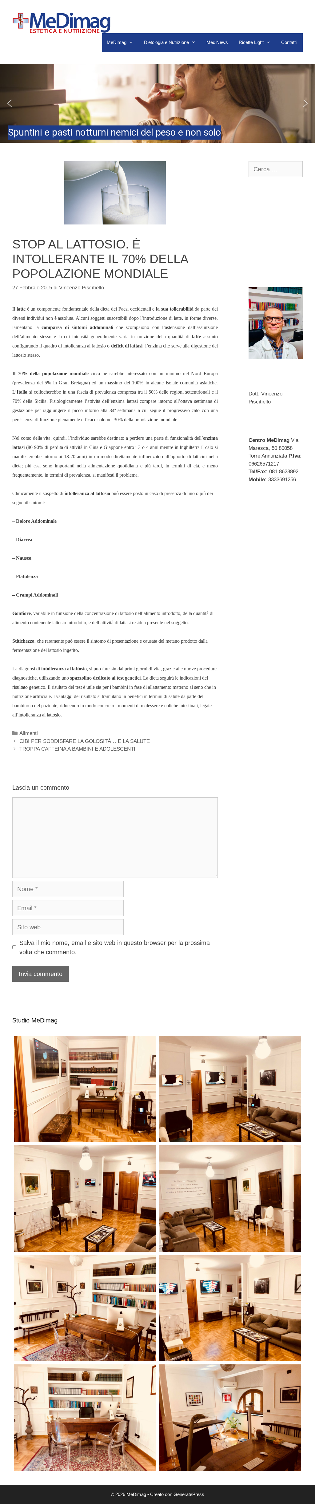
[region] (157, 103)
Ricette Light (251, 42)
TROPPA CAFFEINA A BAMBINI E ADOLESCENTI (77, 749)
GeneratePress (188, 1494)
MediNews (217, 42)
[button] (157, 103)
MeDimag (116, 42)
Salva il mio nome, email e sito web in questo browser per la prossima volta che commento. (114, 947)
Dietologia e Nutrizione (166, 42)
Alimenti (28, 733)
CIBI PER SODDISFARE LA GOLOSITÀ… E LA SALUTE (84, 741)
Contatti (289, 42)
